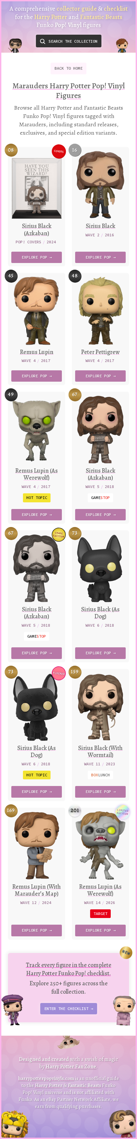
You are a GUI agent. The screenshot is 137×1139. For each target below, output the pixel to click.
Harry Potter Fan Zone (71, 1066)
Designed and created (44, 1059)
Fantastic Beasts (84, 1085)
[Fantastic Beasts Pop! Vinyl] (122, 47)
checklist (116, 8)
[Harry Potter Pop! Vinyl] (15, 47)
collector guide (77, 8)
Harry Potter (49, 1085)
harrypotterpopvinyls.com (46, 1078)
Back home (68, 68)
